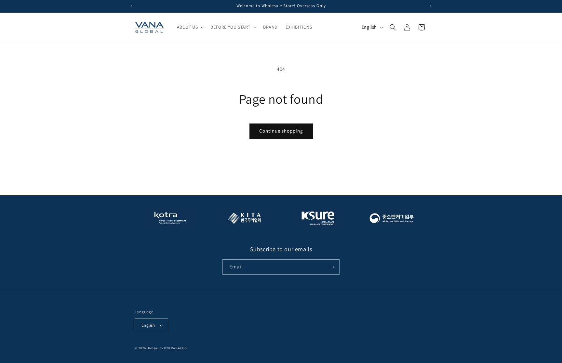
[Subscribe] (332, 267)
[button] (190, 27)
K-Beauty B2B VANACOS (167, 348)
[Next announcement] (430, 6)
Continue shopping (281, 131)
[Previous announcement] (131, 6)
